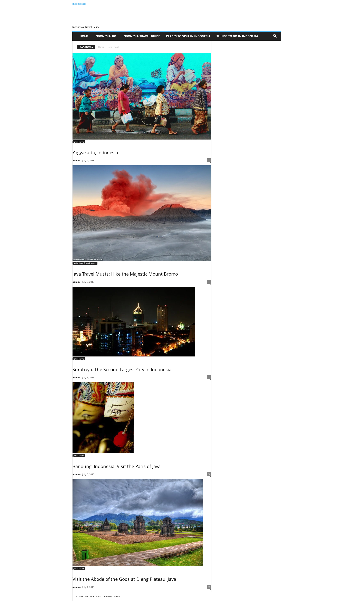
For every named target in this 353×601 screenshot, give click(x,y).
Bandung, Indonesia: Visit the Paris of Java (117, 466)
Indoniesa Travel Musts (85, 263)
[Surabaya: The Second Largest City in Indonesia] (142, 321)
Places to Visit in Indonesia (188, 36)
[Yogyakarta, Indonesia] (142, 96)
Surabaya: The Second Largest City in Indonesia (122, 369)
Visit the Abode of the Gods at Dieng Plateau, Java (124, 579)
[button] (274, 36)
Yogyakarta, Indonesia (95, 152)
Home (84, 36)
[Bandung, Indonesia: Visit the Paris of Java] (142, 417)
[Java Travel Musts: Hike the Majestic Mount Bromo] (142, 213)
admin (76, 160)
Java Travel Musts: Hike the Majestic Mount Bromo (125, 274)
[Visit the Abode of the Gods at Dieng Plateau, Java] (142, 522)
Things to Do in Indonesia (237, 36)
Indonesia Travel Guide (141, 36)
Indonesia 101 (105, 36)
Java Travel (79, 141)
